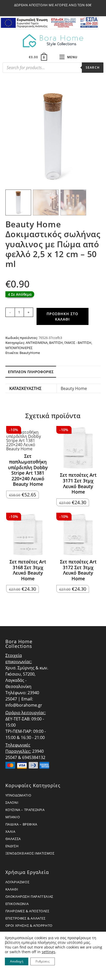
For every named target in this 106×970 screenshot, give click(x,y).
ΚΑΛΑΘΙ (11, 889)
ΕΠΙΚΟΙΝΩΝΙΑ (17, 903)
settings (48, 952)
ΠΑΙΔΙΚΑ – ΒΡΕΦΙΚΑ (21, 824)
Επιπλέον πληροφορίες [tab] (31, 371)
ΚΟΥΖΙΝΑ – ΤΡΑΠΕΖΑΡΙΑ (25, 809)
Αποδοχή (16, 961)
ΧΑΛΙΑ (10, 831)
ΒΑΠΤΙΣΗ (56, 342)
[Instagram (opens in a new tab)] (54, 10)
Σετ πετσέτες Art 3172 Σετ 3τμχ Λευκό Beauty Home (78, 570)
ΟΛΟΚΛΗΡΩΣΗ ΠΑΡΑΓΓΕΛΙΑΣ (29, 896)
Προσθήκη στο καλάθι (62, 316)
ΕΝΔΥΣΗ (12, 846)
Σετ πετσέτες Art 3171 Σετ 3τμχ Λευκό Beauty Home (78, 483)
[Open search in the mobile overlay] (53, 68)
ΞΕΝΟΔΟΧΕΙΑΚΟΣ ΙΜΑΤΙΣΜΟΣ (30, 853)
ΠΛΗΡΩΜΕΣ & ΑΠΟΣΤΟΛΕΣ (27, 911)
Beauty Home (74, 388)
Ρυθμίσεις (43, 961)
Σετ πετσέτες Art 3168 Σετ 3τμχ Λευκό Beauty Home (28, 570)
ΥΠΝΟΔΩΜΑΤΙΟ (18, 795)
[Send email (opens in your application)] (59, 10)
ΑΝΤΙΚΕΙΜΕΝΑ (37, 342)
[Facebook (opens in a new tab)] (48, 10)
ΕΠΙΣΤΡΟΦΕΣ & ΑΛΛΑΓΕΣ (25, 918)
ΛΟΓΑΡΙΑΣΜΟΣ (17, 882)
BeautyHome (30, 352)
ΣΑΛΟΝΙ (12, 802)
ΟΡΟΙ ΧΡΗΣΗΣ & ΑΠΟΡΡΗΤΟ (28, 925)
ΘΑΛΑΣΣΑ (13, 838)
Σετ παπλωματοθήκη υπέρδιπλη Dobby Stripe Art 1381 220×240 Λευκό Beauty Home (28, 470)
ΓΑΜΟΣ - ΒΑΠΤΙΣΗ (77, 342)
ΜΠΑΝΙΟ (12, 817)
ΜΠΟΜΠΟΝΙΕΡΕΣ (18, 347)
